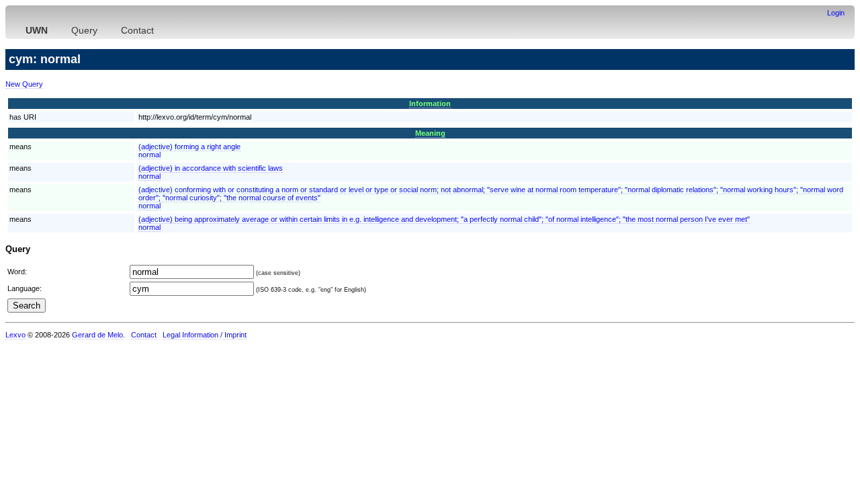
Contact (137, 30)
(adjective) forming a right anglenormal (189, 151)
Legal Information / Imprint (205, 335)
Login (836, 13)
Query (84, 30)
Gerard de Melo (97, 335)
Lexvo (15, 335)
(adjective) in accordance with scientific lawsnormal (210, 172)
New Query (24, 84)
